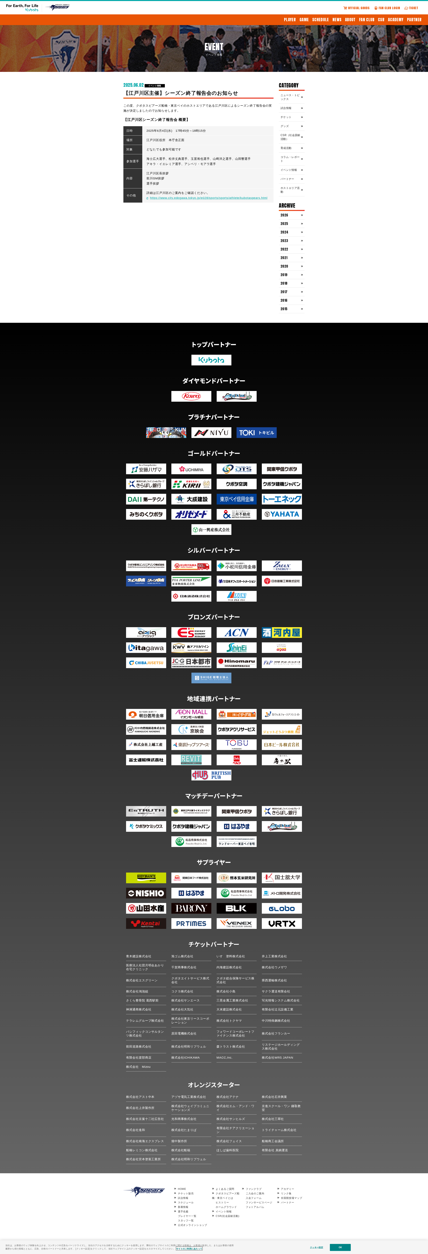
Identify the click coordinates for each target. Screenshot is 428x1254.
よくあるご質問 (225, 1188)
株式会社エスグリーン (142, 980)
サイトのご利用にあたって (189, 1248)
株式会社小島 (226, 991)
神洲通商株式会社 (138, 1009)
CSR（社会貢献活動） (290, 137)
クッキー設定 (316, 1247)
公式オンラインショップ (192, 1225)
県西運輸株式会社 (274, 980)
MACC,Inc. (224, 1057)
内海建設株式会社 (229, 967)
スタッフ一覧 (186, 1220)
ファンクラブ (254, 1188)
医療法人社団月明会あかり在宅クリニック (145, 967)
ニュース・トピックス (290, 97)
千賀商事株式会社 (184, 967)
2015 (284, 308)
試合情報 (286, 108)
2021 (284, 257)
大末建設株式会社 (229, 1009)
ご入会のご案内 (255, 1193)
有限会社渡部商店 (138, 1057)
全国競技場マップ (291, 1197)
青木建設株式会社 (138, 956)
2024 (284, 232)
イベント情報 (154, 86)
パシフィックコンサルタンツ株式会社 (145, 1033)
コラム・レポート (290, 159)
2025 (284, 223)
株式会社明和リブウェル (188, 1046)
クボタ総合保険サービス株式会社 (235, 980)
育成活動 (286, 148)
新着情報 (183, 1207)
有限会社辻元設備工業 (277, 1009)
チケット (286, 117)
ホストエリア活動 (290, 190)
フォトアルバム (255, 1207)
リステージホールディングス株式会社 (281, 1046)
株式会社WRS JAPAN (277, 1057)
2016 (284, 300)
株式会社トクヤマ (229, 1020)
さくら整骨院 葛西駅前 (142, 1000)
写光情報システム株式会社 (281, 1000)
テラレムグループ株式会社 (145, 1020)
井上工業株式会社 (274, 956)
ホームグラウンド (226, 1207)
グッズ (285, 126)
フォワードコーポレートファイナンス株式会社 (235, 1033)
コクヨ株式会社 (182, 991)
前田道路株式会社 (138, 1046)
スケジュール (186, 1202)
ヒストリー (222, 1202)
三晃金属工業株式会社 (232, 1000)
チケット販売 (186, 1193)
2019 (284, 274)
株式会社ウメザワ (274, 967)
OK (340, 1247)
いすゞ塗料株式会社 (231, 956)
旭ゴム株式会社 (182, 956)
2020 (284, 266)
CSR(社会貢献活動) (227, 1216)
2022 (284, 249)
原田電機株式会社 (184, 1033)
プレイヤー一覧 (187, 1216)
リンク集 (286, 1193)
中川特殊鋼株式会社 (276, 1020)
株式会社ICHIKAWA (185, 1057)
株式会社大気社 (182, 1009)
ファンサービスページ (259, 1202)
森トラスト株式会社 (231, 1046)
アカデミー (287, 1188)
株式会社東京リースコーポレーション (190, 1020)
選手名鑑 (183, 1211)
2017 (284, 291)
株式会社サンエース (185, 1000)
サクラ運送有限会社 (276, 991)
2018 (284, 283)
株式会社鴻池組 (137, 991)
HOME (182, 1188)
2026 (284, 215)
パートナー (287, 179)
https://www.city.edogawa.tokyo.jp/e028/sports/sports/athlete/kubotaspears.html (208, 198)
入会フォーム (254, 1197)
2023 (284, 240)
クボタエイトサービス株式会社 (190, 980)
